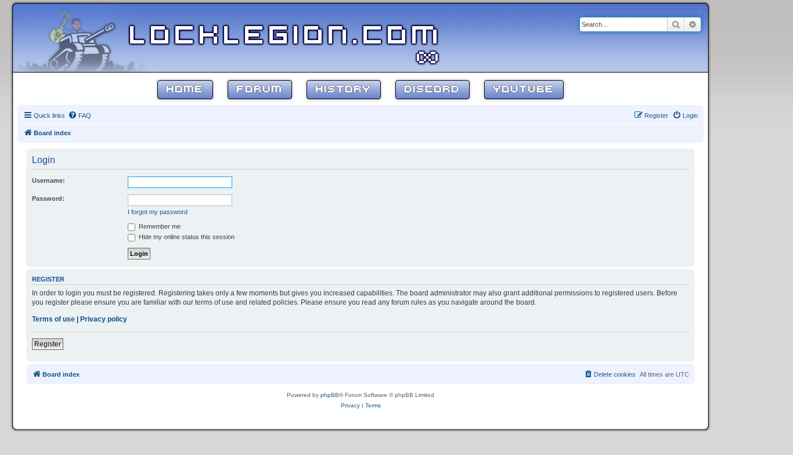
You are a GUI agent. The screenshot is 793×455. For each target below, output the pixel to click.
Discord (432, 89)
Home (185, 89)
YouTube (523, 89)
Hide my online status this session (186, 236)
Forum (260, 89)
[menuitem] (79, 115)
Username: (48, 180)
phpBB (329, 395)
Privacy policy (103, 319)
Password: (48, 198)
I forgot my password (158, 211)
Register (47, 344)
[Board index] (88, 37)
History (344, 89)
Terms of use (53, 319)
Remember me (159, 226)
